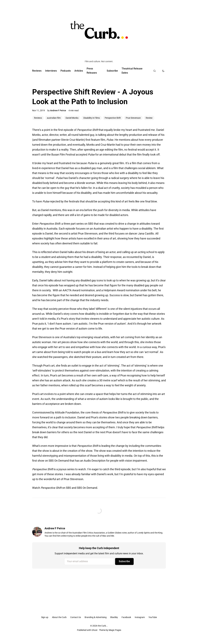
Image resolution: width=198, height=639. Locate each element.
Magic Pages (115, 630)
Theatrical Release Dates (132, 70)
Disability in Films (91, 118)
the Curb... (103, 625)
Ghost (94, 630)
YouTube (152, 617)
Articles (78, 70)
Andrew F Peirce (58, 110)
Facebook (126, 617)
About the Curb (59, 617)
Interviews (51, 70)
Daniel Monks (72, 118)
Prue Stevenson (133, 118)
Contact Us (75, 617)
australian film (54, 118)
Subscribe (112, 70)
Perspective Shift (113, 118)
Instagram (140, 617)
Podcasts (65, 70)
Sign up (44, 617)
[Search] (154, 71)
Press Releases (92, 70)
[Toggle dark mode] (163, 71)
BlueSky (114, 617)
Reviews (36, 70)
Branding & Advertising (96, 617)
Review (149, 118)
